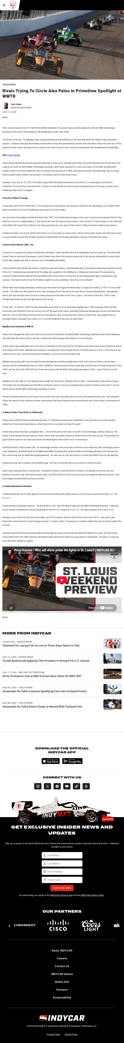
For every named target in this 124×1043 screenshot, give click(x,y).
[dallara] (25, 925)
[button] (9, 926)
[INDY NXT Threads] (86, 786)
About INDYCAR (62, 950)
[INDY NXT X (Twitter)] (47, 786)
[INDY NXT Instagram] (37, 786)
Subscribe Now (62, 887)
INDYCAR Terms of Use (61, 895)
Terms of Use (71, 1034)
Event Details (13, 155)
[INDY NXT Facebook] (57, 786)
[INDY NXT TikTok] (76, 786)
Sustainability (62, 997)
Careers (62, 958)
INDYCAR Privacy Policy (92, 895)
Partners (62, 989)
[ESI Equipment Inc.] (91, 925)
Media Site (62, 982)
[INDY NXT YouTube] (66, 786)
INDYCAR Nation (62, 974)
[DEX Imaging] (58, 925)
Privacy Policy (53, 1034)
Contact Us (62, 966)
